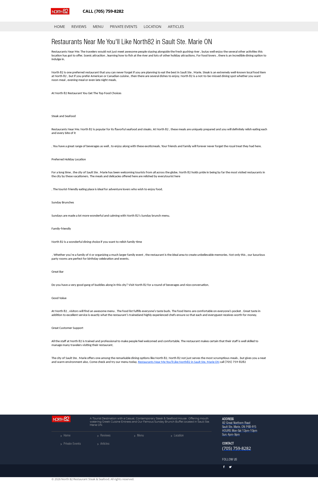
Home (59, 26)
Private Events (123, 26)
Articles (176, 26)
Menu (98, 26)
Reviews (78, 26)
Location (152, 26)
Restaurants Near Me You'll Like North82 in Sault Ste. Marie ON (178, 362)
